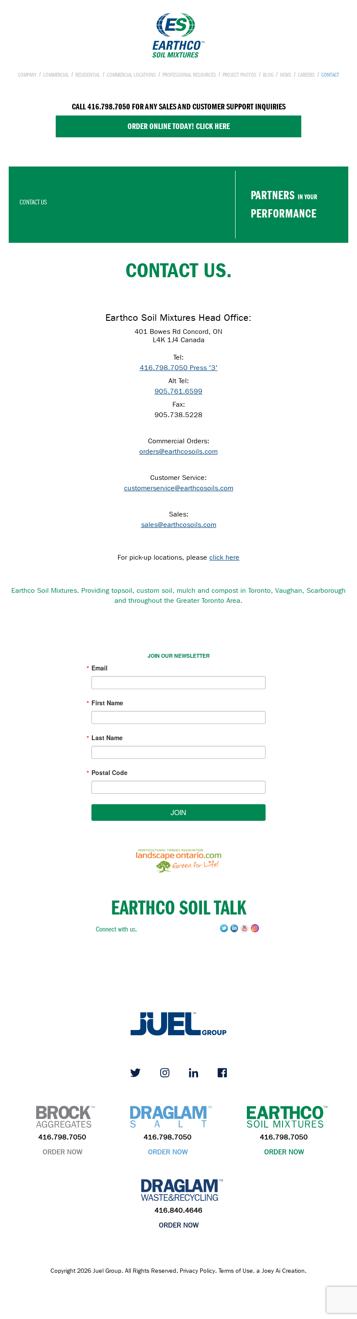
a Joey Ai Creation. (281, 1271)
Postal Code (109, 772)
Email (99, 668)
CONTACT (330, 74)
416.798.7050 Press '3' (179, 368)
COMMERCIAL (56, 74)
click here (224, 557)
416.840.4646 (178, 1210)
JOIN (178, 812)
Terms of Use (236, 1271)
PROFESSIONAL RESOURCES (189, 74)
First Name (107, 703)
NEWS (285, 74)
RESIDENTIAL (87, 74)
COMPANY (27, 74)
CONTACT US (33, 202)
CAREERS (306, 74)
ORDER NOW (62, 1152)
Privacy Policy (197, 1271)
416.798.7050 (62, 1137)
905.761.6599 (178, 391)
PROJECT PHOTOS (239, 74)
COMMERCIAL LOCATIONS (131, 74)
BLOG (268, 74)
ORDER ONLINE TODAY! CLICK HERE (179, 126)
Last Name (107, 737)
